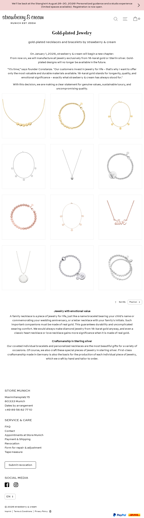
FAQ (7, 426)
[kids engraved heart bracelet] (72, 268)
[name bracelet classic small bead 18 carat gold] (72, 116)
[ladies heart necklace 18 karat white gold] (72, 166)
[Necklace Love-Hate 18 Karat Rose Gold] (120, 217)
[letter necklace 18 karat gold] (23, 116)
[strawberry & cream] (23, 19)
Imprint (8, 511)
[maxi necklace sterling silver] (23, 268)
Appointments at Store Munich (24, 435)
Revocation (12, 443)
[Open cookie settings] (51, 511)
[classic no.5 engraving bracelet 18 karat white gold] (120, 166)
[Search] (115, 19)
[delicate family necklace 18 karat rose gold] (72, 217)
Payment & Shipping (18, 439)
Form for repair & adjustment (23, 447)
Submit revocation (20, 465)
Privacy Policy (41, 511)
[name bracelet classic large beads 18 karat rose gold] (23, 217)
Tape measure (13, 452)
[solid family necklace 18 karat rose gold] (23, 166)
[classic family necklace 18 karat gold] (120, 116)
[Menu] (125, 19)
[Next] (138, 5)
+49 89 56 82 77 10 (18, 409)
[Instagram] (16, 485)
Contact (10, 431)
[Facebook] (7, 485)
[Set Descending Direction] (115, 302)
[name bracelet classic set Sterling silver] (120, 268)
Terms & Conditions (23, 511)
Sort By (122, 302)
